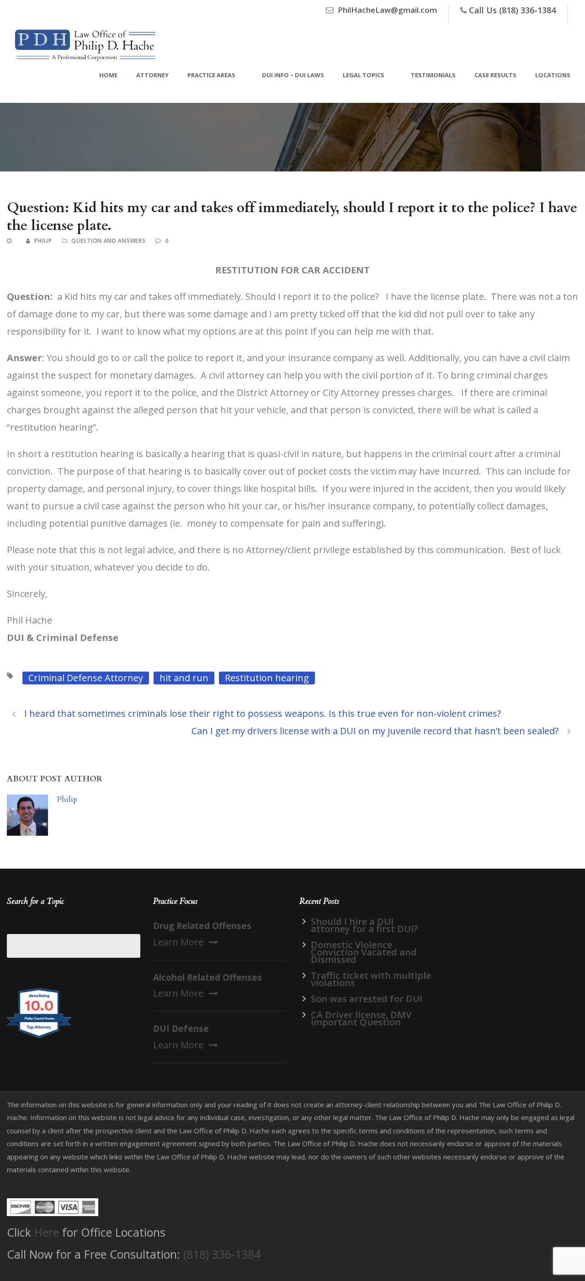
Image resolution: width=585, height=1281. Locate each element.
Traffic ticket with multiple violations (371, 979)
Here (46, 1232)
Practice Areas (211, 75)
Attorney (152, 75)
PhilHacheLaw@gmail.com (387, 10)
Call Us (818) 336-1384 (512, 10)
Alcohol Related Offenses (207, 977)
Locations (552, 75)
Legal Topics (363, 75)
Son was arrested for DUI (366, 999)
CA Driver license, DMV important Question (361, 1018)
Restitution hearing (267, 678)
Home (108, 75)
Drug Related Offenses (202, 926)
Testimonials (433, 75)
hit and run (184, 678)
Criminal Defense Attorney (85, 678)
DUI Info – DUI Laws (293, 75)
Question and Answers (108, 241)
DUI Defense (181, 1029)
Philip (43, 241)
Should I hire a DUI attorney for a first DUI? (364, 925)
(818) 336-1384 (222, 1254)
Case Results (495, 75)
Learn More (178, 942)
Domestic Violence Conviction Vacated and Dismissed (364, 952)
